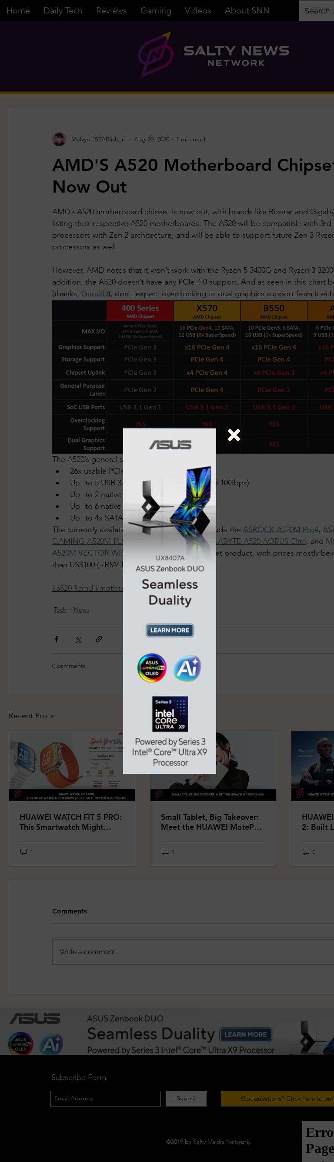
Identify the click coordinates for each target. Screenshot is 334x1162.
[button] (233, 435)
